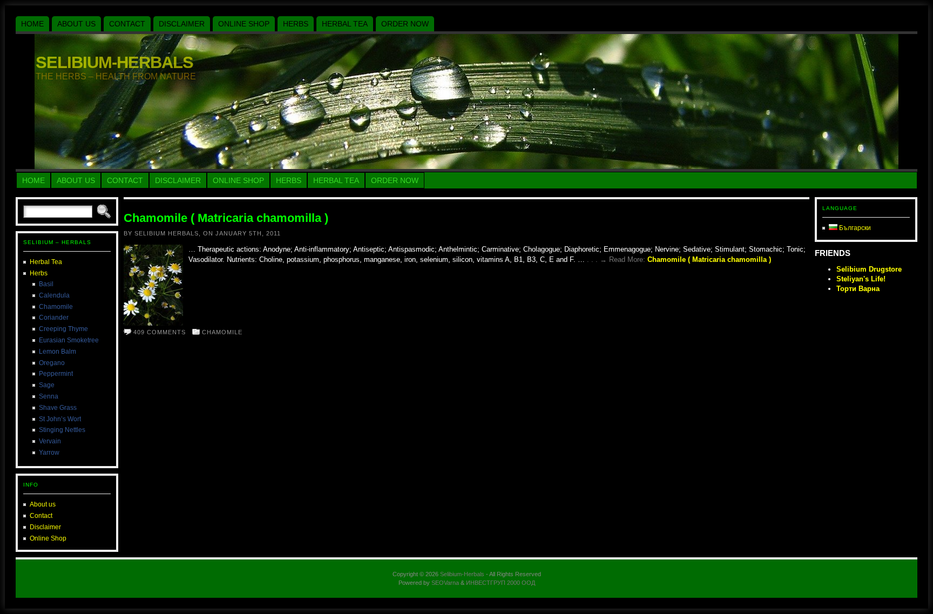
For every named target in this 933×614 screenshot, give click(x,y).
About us (43, 504)
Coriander (54, 317)
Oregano (52, 363)
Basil (46, 284)
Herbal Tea (46, 262)
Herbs (39, 273)
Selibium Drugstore (869, 269)
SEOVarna (445, 582)
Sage (47, 385)
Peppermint (56, 373)
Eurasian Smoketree (69, 340)
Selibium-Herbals (114, 62)
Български (854, 228)
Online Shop (48, 538)
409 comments (159, 332)
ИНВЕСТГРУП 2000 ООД (500, 582)
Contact (41, 515)
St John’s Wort (60, 419)
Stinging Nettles (62, 430)
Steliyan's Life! (860, 279)
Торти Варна (858, 289)
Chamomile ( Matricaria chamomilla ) (226, 218)
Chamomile (56, 307)
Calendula (54, 295)
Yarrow (49, 452)
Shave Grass (58, 407)
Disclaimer (45, 527)
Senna (48, 396)
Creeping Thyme (63, 329)
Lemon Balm (57, 351)
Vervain (50, 441)
